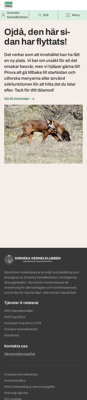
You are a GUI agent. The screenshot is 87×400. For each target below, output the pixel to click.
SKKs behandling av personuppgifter (29, 386)
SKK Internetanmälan (18, 310)
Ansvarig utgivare (16, 393)
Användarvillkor (15, 380)
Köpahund (11, 335)
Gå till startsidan (16, 98)
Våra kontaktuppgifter (19, 354)
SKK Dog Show (15, 317)
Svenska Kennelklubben (21, 329)
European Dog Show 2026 (22, 323)
